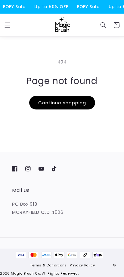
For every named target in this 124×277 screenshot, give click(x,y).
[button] (7, 25)
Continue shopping (62, 102)
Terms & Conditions (48, 265)
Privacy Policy (82, 265)
